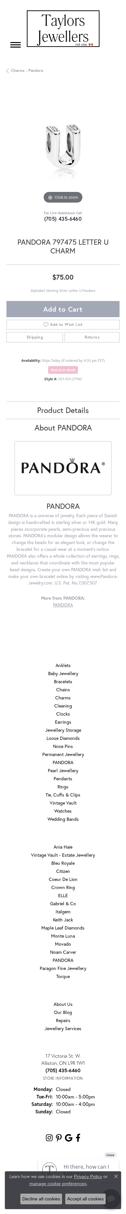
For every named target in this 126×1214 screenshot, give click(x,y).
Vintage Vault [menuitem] (63, 803)
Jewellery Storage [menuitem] (63, 730)
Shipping (34, 337)
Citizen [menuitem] (63, 871)
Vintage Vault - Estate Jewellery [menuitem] (63, 855)
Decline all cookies (41, 1198)
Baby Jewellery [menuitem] (63, 673)
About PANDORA (63, 427)
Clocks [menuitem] (63, 714)
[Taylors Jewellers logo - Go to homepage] (63, 28)
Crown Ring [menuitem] (63, 887)
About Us (63, 1004)
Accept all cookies (85, 1198)
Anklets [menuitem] (63, 665)
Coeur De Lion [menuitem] (63, 879)
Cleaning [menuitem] (63, 706)
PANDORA (63, 605)
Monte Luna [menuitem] (63, 936)
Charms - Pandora (27, 70)
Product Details (63, 410)
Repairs (63, 1020)
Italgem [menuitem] (63, 911)
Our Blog (63, 1012)
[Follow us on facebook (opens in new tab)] (78, 1138)
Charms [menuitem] (63, 698)
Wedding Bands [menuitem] (63, 819)
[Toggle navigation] (15, 45)
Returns (92, 337)
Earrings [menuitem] (63, 722)
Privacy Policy (88, 1176)
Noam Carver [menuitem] (63, 952)
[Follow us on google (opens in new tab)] (68, 1138)
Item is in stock (63, 370)
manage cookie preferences (58, 1183)
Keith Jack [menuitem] (63, 920)
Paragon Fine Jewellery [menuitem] (63, 968)
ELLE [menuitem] (63, 895)
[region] (63, 148)
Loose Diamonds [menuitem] (63, 738)
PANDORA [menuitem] (63, 762)
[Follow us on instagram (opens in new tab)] (49, 1138)
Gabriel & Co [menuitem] (63, 903)
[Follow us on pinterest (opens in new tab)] (59, 1138)
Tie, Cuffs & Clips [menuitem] (63, 795)
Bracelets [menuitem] (63, 681)
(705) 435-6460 (63, 218)
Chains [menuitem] (63, 689)
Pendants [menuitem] (63, 778)
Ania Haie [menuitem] (63, 847)
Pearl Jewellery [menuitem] (63, 770)
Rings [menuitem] (63, 787)
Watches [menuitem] (63, 811)
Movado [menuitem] (63, 944)
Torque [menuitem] (63, 976)
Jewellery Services (63, 1028)
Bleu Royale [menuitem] (63, 863)
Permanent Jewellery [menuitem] (63, 754)
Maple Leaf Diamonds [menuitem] (63, 928)
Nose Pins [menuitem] (63, 746)
